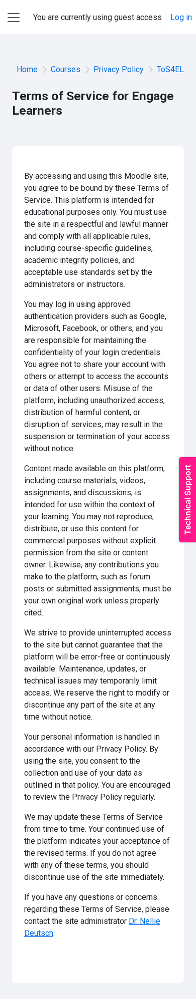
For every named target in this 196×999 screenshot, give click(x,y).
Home (27, 69)
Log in (181, 17)
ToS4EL (170, 69)
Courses (65, 69)
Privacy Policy (118, 69)
